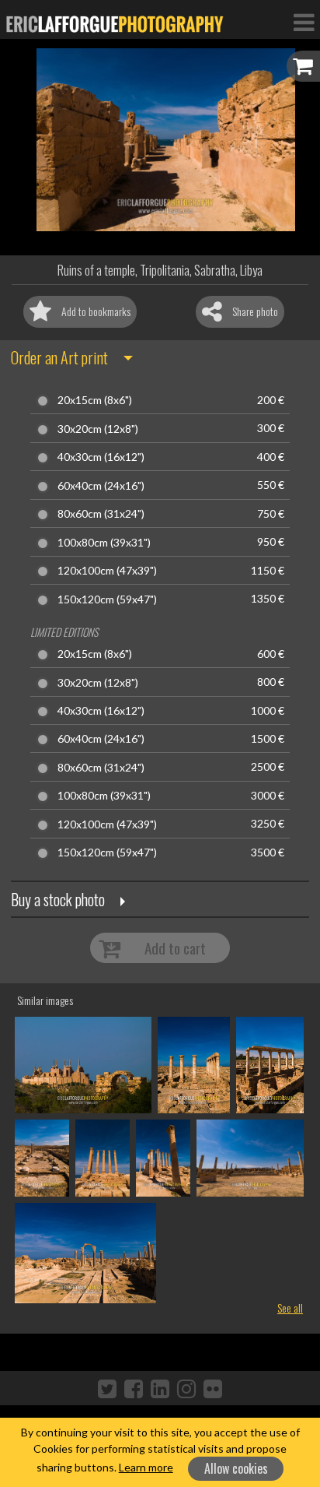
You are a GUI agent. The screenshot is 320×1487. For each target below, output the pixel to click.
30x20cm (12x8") (97, 429)
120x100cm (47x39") (107, 570)
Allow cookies (236, 1468)
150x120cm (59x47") (107, 599)
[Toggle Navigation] (303, 21)
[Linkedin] (160, 1388)
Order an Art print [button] (59, 357)
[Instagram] (186, 1388)
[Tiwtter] (107, 1388)
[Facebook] (133, 1388)
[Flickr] (212, 1388)
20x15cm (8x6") (94, 400)
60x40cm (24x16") (100, 486)
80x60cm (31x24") (100, 514)
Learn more (146, 1467)
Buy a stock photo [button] (58, 899)
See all (290, 1307)
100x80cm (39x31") (104, 542)
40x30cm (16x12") (100, 457)
